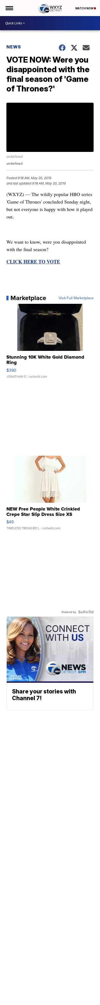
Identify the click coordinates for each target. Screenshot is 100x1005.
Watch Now (84, 8)
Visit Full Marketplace (76, 298)
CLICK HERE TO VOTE (33, 261)
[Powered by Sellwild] (86, 612)
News (13, 46)
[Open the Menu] (9, 8)
